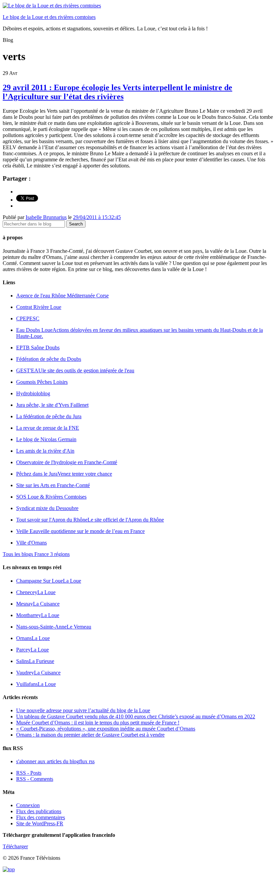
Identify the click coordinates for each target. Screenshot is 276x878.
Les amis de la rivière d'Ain (45, 451)
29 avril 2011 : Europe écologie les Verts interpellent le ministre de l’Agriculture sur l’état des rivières (117, 92)
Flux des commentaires (40, 817)
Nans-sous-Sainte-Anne (53, 627)
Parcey (32, 650)
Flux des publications (38, 811)
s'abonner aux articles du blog (55, 761)
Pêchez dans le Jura (64, 474)
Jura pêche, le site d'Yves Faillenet (52, 405)
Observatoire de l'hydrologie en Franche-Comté (66, 462)
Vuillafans (36, 684)
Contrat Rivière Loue (38, 307)
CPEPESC (27, 318)
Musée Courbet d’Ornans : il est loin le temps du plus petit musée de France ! (97, 722)
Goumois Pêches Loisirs (42, 382)
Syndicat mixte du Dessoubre (47, 508)
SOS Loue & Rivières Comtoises (51, 497)
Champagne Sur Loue (48, 581)
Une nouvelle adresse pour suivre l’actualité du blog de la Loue (83, 710)
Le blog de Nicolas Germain (46, 439)
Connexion (28, 805)
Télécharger (15, 846)
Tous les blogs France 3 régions (36, 554)
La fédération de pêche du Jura (48, 416)
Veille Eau (80, 531)
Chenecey (36, 592)
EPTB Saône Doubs (38, 347)
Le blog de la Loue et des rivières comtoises (49, 17)
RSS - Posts (28, 773)
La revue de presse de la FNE (47, 428)
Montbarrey (37, 615)
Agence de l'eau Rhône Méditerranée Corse (62, 295)
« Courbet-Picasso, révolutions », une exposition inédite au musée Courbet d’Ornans (105, 728)
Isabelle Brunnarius (46, 217)
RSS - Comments (34, 779)
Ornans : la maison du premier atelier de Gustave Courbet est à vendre (90, 735)
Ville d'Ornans (31, 543)
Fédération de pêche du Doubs (48, 359)
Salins (35, 661)
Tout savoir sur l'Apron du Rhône (90, 520)
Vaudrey (38, 672)
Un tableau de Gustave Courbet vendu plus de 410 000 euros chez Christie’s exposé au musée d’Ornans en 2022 (135, 716)
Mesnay (38, 604)
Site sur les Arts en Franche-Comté (53, 485)
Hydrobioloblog (33, 393)
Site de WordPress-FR (39, 823)
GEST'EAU (75, 370)
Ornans (33, 638)
